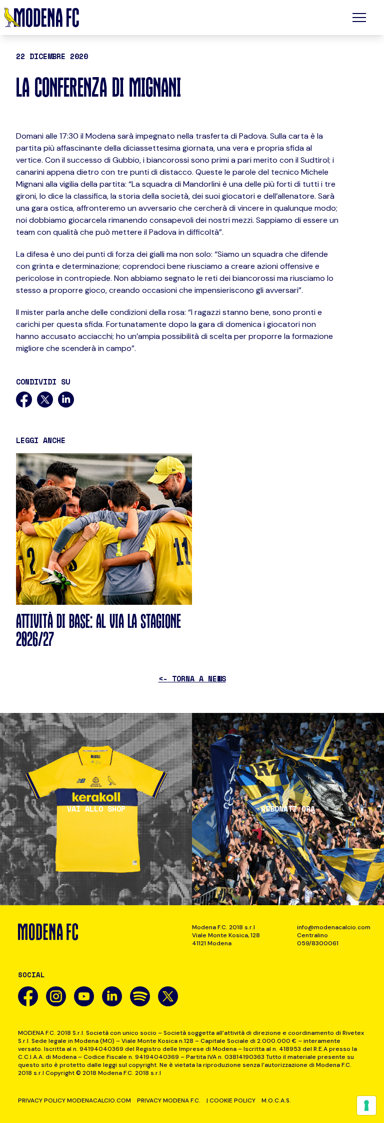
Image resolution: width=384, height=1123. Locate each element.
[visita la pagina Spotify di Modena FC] (140, 996)
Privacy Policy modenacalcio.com (74, 1100)
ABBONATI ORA (288, 809)
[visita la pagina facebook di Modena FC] (28, 996)
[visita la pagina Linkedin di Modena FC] (112, 996)
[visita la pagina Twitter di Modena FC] (168, 996)
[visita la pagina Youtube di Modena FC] (84, 996)
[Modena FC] (41, 17)
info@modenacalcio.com (331, 927)
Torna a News (192, 678)
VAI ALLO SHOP (96, 809)
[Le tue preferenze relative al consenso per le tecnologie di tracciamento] (366, 1105)
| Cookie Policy (231, 1100)
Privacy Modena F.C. (168, 1100)
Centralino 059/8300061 (317, 939)
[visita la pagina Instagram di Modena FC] (56, 996)
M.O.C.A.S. (276, 1100)
